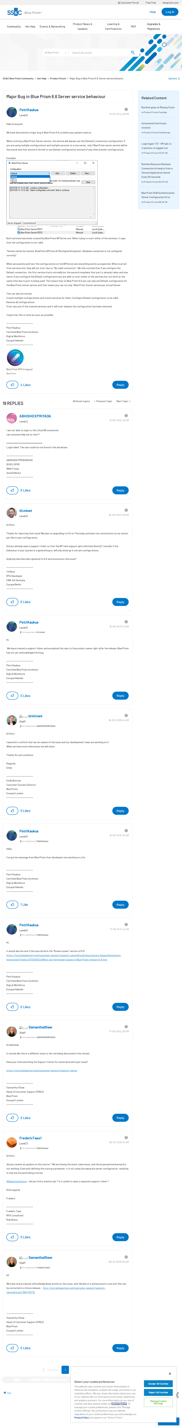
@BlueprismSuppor (16, 1181)
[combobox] (104, 52)
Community (14, 26)
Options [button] (172, 78)
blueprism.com (170, 2)
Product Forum (58, 78)
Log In (170, 12)
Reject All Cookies (158, 1392)
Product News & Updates (82, 26)
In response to (33, 632)
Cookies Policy (119, 1403)
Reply (120, 385)
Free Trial (151, 2)
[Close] (170, 1374)
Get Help (30, 26)
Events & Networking (52, 26)
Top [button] (9, 1392)
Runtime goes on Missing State (158, 107)
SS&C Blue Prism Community (18, 78)
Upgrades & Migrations (153, 26)
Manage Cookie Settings (158, 1402)
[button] (12, 385)
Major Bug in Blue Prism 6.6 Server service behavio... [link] (97, 78)
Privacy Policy (81, 1417)
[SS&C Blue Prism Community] (25, 12)
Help (153, 12)
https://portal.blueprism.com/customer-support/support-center (41, 1070)
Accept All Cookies (158, 1383)
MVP (133, 26)
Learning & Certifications (113, 26)
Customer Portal (129, 2)
